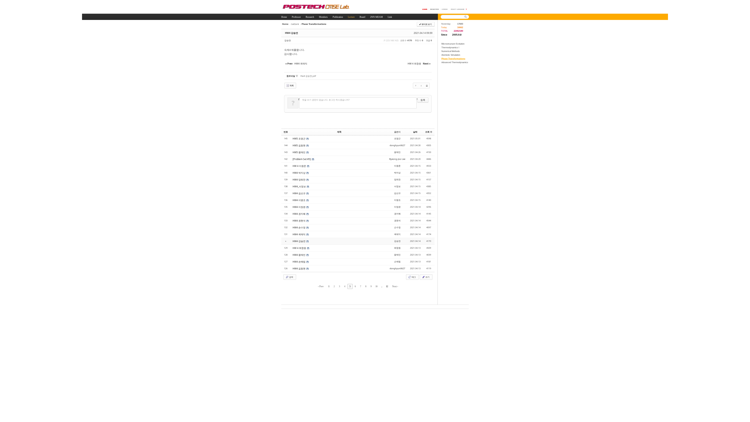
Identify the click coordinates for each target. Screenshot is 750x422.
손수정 (397, 227)
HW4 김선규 (299, 193)
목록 (291, 85)
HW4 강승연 (291, 33)
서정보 (397, 186)
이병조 (397, 199)
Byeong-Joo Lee (397, 158)
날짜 (415, 131)
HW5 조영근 (299, 138)
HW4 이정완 (299, 207)
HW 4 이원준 (300, 166)
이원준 (397, 165)
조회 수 (428, 131)
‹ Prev (321, 286)
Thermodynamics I (450, 47)
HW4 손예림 (299, 261)
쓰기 (427, 276)
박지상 (397, 172)
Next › (395, 286)
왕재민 (397, 152)
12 (387, 286)
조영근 (397, 138)
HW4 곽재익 (299, 234)
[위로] (416, 85)
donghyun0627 (397, 145)
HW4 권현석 (299, 220)
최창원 (397, 247)
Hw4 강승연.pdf (308, 75)
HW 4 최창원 (300, 248)
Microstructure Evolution (452, 44)
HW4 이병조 (299, 200)
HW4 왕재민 (299, 255)
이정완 (397, 206)
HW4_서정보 (299, 186)
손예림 (397, 261)
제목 (339, 131)
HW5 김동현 (299, 145)
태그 (413, 276)
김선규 (397, 193)
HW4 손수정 (299, 227)
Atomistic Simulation (450, 55)
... (381, 286)
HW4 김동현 (299, 268)
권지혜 (397, 213)
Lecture (295, 23)
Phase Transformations (453, 58)
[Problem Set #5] (302, 159)
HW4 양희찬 (299, 179)
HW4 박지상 (299, 172)
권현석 (397, 220)
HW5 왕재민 (299, 152)
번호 (286, 131)
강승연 (287, 40)
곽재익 (397, 234)
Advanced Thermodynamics (454, 62)
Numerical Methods (450, 51)
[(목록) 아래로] (421, 85)
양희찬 (397, 179)
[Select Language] (459, 9)
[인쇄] (426, 85)
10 (376, 286)
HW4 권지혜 (299, 213)
